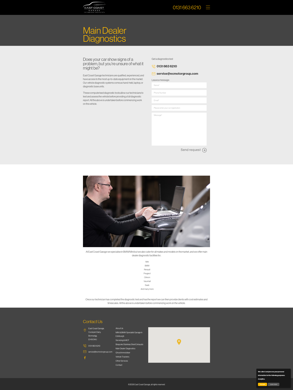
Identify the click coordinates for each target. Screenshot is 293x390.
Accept (262, 384)
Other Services (122, 361)
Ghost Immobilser (123, 352)
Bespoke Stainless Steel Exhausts (129, 344)
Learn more (273, 384)
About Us (119, 328)
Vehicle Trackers (122, 356)
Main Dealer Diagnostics (125, 348)
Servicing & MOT (122, 340)
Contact (119, 365)
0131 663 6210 (167, 66)
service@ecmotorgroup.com (177, 73)
